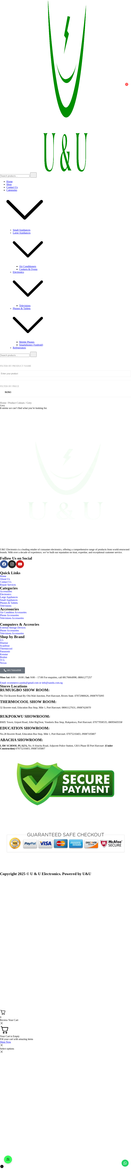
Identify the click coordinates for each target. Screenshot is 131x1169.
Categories (11, 190)
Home (9, 181)
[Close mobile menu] (125, 6)
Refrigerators (19, 347)
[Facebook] (4, 564)
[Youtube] (20, 564)
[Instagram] (12, 564)
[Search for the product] (33, 175)
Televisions (25, 305)
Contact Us (12, 187)
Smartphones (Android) (31, 344)
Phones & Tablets (22, 308)
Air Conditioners (27, 266)
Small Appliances (21, 230)
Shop (9, 184)
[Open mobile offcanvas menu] (1, 86)
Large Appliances (22, 232)
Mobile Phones (26, 342)
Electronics (18, 272)
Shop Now (5, 1042)
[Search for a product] (6, 86)
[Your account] (117, 86)
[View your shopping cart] (125, 87)
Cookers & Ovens (28, 269)
